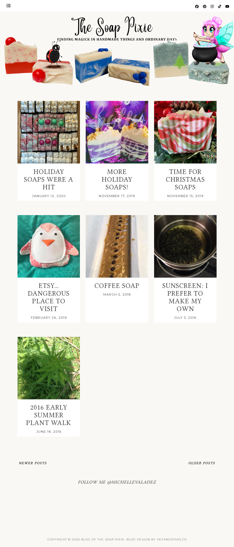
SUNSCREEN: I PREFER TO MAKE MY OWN (185, 297)
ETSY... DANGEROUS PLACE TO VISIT (49, 297)
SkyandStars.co (172, 539)
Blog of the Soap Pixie (102, 539)
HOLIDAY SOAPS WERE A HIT (48, 179)
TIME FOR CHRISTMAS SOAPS (185, 179)
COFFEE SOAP (117, 286)
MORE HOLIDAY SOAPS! (117, 179)
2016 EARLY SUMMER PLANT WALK (48, 415)
